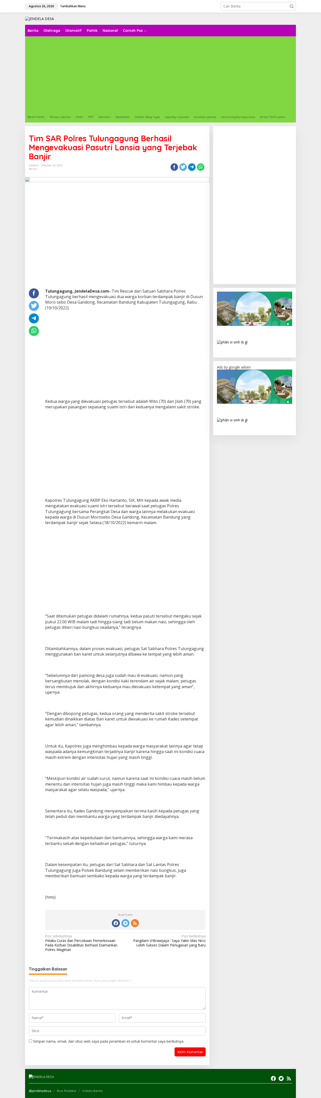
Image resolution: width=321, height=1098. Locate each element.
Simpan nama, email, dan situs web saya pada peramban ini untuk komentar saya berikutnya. (108, 1041)
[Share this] (174, 167)
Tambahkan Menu (73, 6)
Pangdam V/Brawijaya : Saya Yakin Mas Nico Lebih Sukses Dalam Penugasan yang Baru (169, 940)
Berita (33, 169)
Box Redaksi (66, 1091)
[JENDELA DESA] (39, 18)
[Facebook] (116, 923)
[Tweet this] (183, 167)
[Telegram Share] (192, 167)
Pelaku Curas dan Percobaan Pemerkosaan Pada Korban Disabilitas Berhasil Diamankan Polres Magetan (81, 943)
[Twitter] (125, 923)
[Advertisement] (125, 351)
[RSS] (135, 923)
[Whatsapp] (200, 167)
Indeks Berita (92, 1091)
